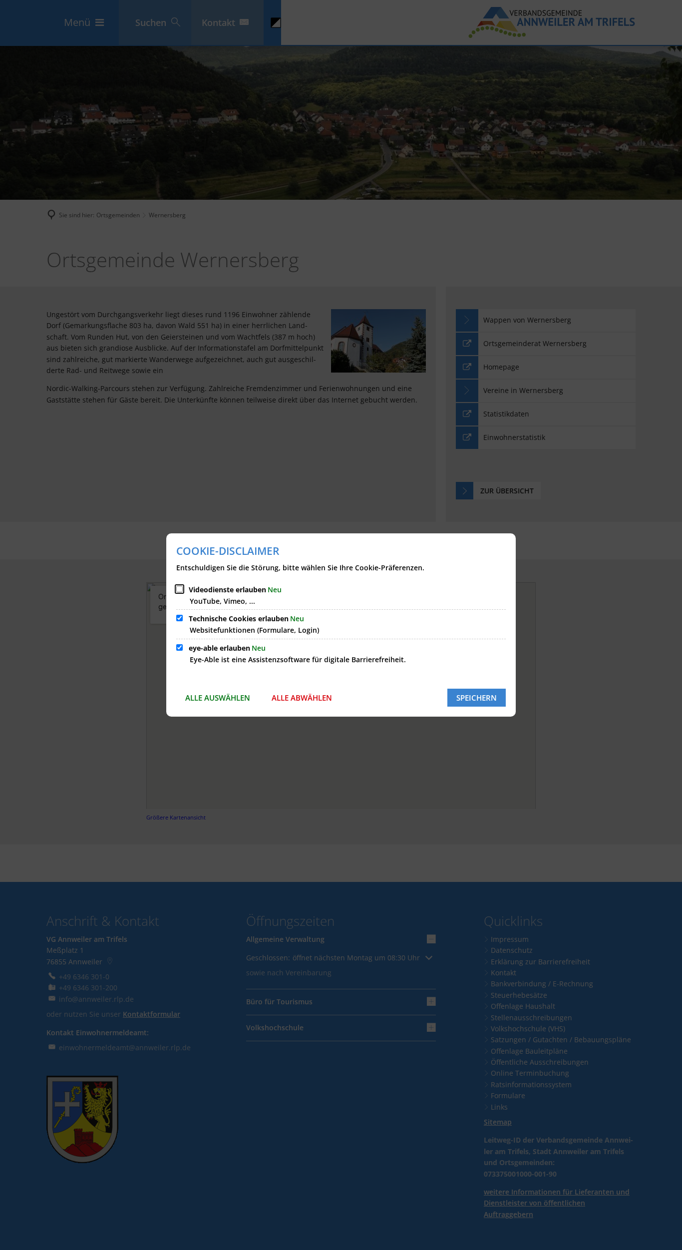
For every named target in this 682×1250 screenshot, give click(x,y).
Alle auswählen (217, 698)
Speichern (476, 698)
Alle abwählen (302, 698)
